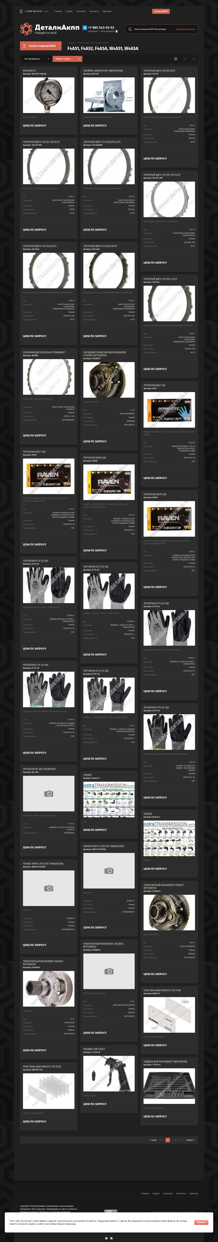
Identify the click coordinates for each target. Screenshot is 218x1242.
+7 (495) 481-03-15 (33, 11)
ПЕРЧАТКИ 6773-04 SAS (156, 603)
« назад (153, 1140)
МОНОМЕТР (29, 70)
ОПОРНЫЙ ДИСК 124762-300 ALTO (41, 141)
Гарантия (106, 11)
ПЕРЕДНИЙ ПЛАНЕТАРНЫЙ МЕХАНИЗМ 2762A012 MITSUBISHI (104, 354)
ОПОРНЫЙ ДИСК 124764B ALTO (100, 246)
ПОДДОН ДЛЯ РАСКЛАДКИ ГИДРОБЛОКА (165, 1061)
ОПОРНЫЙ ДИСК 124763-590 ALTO (162, 174)
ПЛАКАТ (87, 775)
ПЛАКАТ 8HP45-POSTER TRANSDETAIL (43, 863)
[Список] (184, 59)
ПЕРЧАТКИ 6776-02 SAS (35, 664)
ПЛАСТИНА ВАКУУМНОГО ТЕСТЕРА (162, 990)
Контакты (94, 11)
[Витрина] (175, 59)
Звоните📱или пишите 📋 (103, 31)
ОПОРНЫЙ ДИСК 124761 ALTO (159, 70)
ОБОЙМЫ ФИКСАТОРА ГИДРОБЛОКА (103, 70)
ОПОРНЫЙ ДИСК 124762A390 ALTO (101, 141)
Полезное (81, 11)
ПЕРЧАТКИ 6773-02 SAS (35, 560)
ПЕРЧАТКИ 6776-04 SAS (156, 707)
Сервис (69, 11)
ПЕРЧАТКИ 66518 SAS (94, 457)
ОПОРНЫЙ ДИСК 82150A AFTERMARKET (44, 352)
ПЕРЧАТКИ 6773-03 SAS (96, 566)
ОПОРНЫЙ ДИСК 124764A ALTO (39, 246)
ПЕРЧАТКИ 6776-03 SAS (96, 670)
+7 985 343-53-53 (101, 28)
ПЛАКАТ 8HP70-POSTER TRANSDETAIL (103, 846)
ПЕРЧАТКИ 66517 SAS (34, 451)
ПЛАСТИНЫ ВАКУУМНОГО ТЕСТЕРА (42, 1066)
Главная (58, 11)
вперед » (190, 1140)
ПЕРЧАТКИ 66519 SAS (155, 494)
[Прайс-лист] (193, 59)
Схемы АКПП (161, 11)
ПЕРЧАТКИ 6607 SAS (155, 385)
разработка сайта (169, 1212)
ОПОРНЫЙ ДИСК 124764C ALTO (160, 279)
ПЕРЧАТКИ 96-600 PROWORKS (39, 769)
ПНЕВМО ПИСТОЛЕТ (94, 1049)
